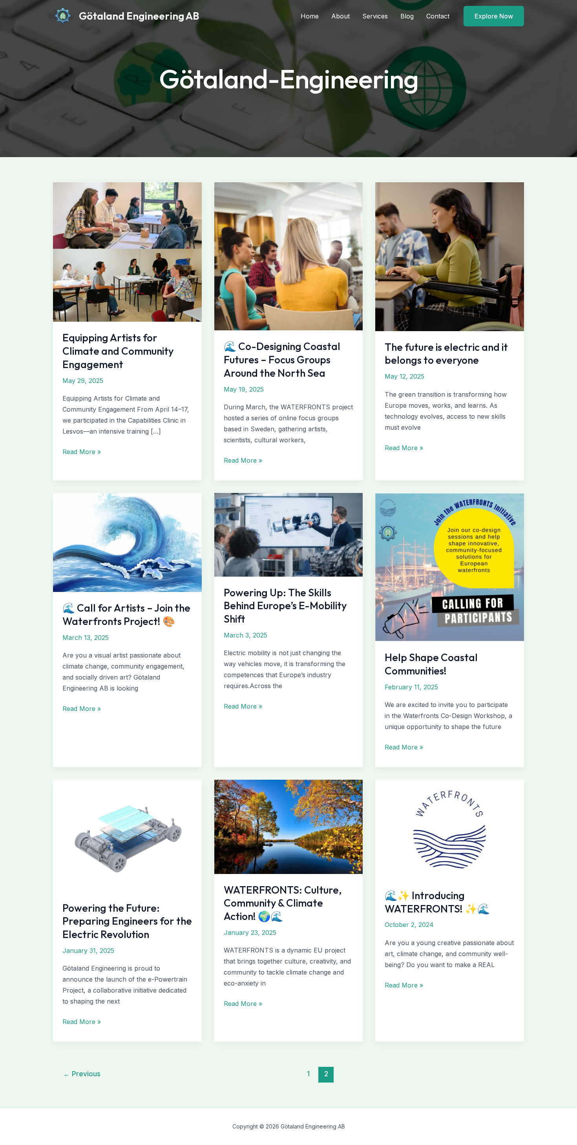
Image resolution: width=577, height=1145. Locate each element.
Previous (81, 1074)
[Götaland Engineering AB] (63, 15)
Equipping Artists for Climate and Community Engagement (117, 351)
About (340, 16)
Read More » (81, 452)
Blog (407, 16)
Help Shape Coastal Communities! (431, 664)
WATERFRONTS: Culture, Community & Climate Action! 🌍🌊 (282, 903)
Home (310, 16)
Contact (437, 16)
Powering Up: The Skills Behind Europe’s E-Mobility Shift (285, 606)
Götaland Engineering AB (139, 15)
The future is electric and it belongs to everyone (446, 354)
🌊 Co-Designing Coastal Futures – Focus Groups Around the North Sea (282, 359)
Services (375, 16)
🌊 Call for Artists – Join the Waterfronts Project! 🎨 (126, 614)
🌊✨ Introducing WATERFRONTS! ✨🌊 (437, 902)
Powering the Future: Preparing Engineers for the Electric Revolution (127, 921)
